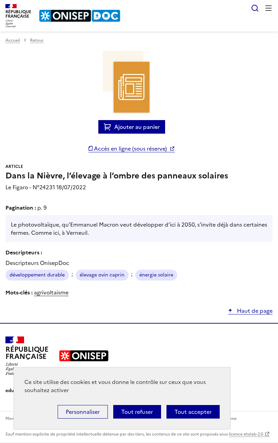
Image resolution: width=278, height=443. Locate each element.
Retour (37, 40)
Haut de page (254, 311)
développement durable (37, 274)
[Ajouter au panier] (109, 127)
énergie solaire (156, 274)
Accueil (12, 40)
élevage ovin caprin (102, 274)
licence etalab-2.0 (246, 434)
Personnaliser (83, 412)
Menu (268, 8)
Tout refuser (137, 412)
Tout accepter (193, 412)
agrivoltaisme (51, 292)
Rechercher (255, 8)
